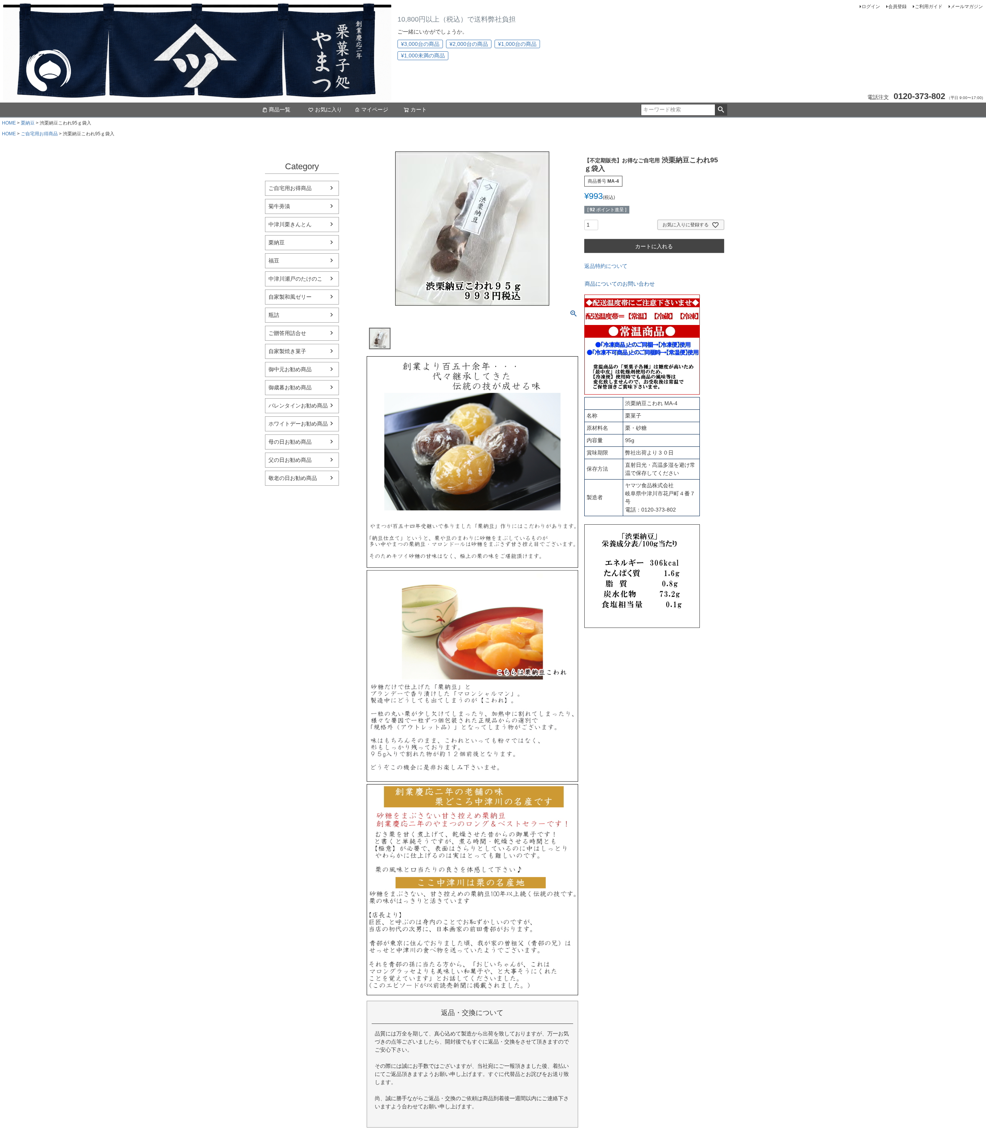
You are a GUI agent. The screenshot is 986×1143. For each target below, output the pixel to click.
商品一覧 (279, 109)
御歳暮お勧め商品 (290, 387)
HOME (9, 123)
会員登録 (897, 6)
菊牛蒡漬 (279, 206)
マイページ (374, 109)
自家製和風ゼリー (290, 297)
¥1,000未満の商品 (423, 55)
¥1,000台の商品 (517, 44)
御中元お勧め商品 (290, 369)
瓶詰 (273, 315)
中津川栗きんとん (290, 224)
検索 (721, 109)
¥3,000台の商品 (420, 44)
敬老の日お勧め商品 (292, 478)
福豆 (273, 261)
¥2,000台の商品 (468, 44)
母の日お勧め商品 (290, 442)
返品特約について (605, 266)
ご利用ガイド (928, 6)
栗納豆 (28, 123)
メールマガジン (967, 6)
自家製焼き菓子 (287, 351)
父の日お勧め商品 (290, 460)
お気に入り (328, 109)
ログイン (871, 6)
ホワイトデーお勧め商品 (298, 424)
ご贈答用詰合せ (287, 333)
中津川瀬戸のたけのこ (295, 279)
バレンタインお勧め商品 (298, 405)
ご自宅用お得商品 (39, 133)
